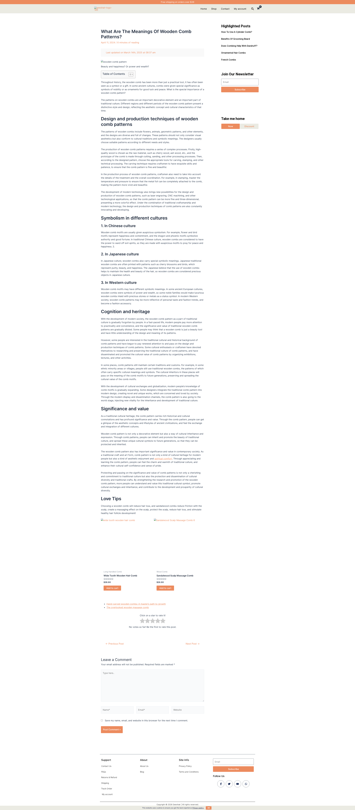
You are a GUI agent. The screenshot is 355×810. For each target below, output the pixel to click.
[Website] (188, 710)
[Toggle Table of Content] (129, 74)
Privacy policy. (198, 808)
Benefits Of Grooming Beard (235, 39)
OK (208, 808)
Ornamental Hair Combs (233, 52)
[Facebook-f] (220, 783)
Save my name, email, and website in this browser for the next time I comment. (146, 720)
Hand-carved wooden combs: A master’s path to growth (136, 604)
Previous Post (115, 643)
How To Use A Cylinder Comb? (236, 32)
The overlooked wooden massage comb (127, 607)
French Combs (228, 59)
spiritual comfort (163, 458)
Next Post (193, 643)
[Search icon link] (252, 9)
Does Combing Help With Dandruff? (239, 46)
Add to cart (112, 588)
